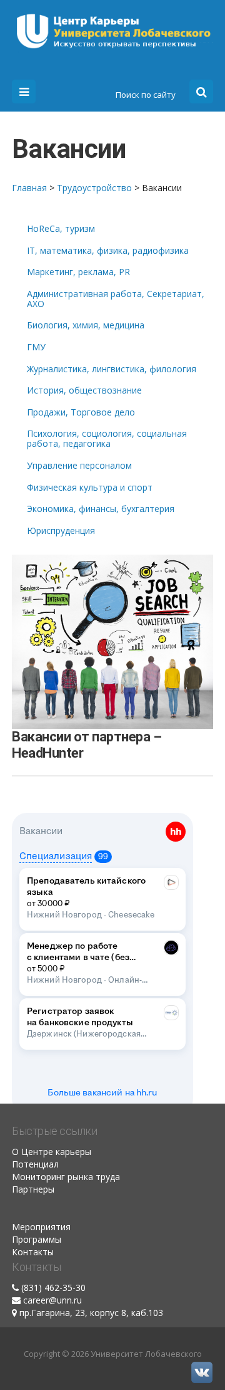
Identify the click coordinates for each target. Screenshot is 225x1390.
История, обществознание (84, 390)
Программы (36, 1239)
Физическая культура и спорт (89, 488)
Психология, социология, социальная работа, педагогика (107, 439)
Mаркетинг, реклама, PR (78, 272)
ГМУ (36, 347)
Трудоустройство (94, 188)
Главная (29, 188)
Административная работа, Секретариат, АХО (115, 299)
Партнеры (33, 1189)
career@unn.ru (52, 1300)
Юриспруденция (61, 531)
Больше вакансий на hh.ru (102, 1093)
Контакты (33, 1252)
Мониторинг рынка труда (66, 1177)
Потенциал (35, 1164)
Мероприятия (41, 1227)
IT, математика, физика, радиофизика (108, 251)
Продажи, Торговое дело (81, 412)
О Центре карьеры (51, 1151)
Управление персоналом (79, 466)
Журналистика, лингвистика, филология (111, 369)
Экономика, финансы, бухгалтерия (100, 509)
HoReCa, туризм (61, 229)
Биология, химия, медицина (85, 325)
